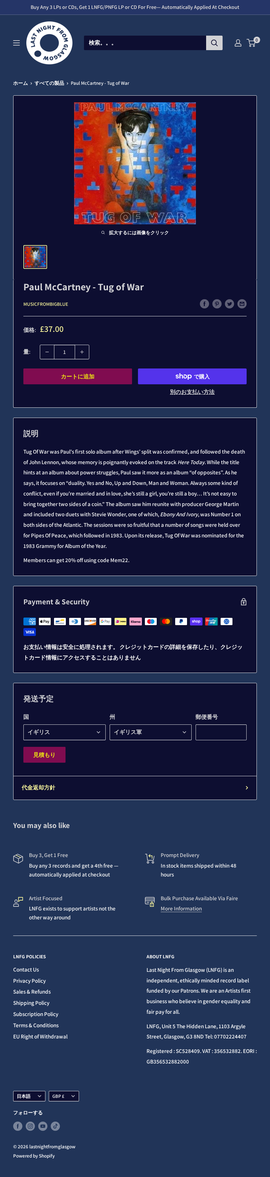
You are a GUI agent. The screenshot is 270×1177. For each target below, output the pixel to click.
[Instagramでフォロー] (30, 1126)
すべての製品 (49, 83)
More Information (181, 908)
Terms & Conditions (36, 1025)
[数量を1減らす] (47, 352)
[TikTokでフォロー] (55, 1126)
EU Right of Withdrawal (40, 1036)
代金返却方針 (38, 787)
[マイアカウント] (238, 43)
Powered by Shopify (34, 1156)
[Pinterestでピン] (217, 303)
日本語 (24, 1096)
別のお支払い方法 (192, 392)
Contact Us (26, 969)
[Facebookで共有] (204, 303)
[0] (251, 43)
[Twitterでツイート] (229, 303)
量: (26, 351)
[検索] (214, 43)
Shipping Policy (31, 1002)
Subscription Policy (35, 1014)
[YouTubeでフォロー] (42, 1126)
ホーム (20, 83)
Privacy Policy (29, 980)
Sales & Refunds (32, 991)
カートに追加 (77, 376)
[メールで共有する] (242, 303)
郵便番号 (207, 716)
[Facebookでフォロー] (17, 1126)
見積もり (44, 754)
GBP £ (58, 1096)
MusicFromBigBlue (45, 304)
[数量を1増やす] (82, 352)
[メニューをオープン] (16, 43)
